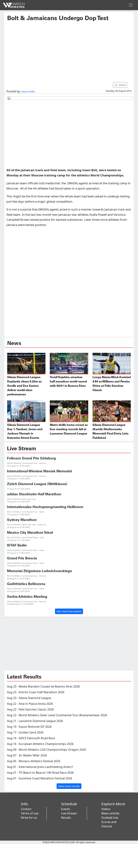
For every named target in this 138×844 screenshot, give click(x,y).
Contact (26, 809)
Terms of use (29, 813)
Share (122, 85)
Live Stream (69, 813)
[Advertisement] (69, 50)
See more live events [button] (69, 611)
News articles (110, 813)
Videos (106, 809)
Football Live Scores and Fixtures (109, 822)
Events (65, 809)
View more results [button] (69, 786)
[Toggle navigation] (131, 5)
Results (66, 818)
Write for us (29, 818)
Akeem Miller (28, 91)
